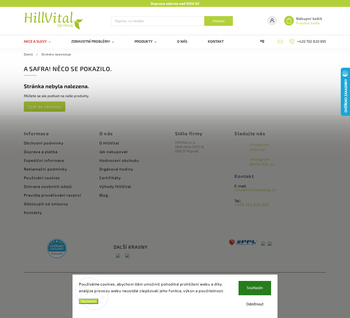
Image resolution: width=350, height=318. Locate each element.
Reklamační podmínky (45, 169)
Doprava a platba (41, 151)
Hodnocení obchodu (119, 160)
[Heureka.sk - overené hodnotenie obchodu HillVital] (57, 249)
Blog (103, 195)
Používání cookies (42, 177)
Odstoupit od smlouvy (46, 203)
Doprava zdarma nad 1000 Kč (175, 3)
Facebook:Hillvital (260, 147)
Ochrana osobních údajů (48, 186)
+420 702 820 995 (251, 204)
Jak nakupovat (113, 151)
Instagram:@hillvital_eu (262, 161)
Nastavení (88, 301)
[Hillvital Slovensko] (127, 256)
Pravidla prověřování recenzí (52, 195)
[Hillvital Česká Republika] (118, 256)
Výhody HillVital (115, 186)
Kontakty (33, 212)
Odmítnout (255, 304)
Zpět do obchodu (44, 106)
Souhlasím (255, 288)
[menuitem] (42, 41)
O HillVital (109, 143)
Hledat (219, 21)
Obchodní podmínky (44, 143)
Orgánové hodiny (116, 169)
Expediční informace (44, 160)
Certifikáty (110, 177)
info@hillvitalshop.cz (255, 189)
